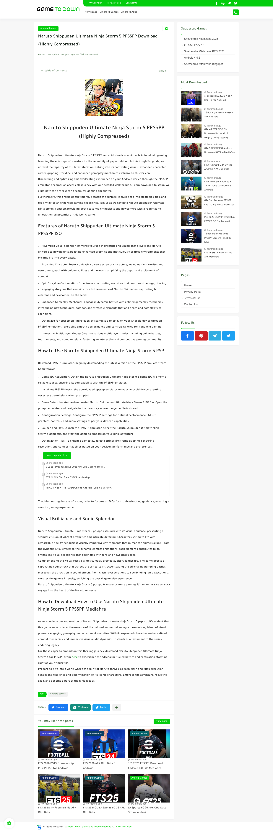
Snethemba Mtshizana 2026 (201, 38)
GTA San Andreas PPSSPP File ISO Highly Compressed (219, 202)
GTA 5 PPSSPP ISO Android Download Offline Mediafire (219, 150)
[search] (236, 12)
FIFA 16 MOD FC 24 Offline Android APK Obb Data (218, 167)
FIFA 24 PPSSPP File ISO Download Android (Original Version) (79, 488)
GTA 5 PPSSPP (194, 45)
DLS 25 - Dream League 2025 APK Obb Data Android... (75, 467)
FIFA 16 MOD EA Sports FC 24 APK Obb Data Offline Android (218, 186)
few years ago (56, 463)
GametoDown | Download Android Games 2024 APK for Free (98, 827)
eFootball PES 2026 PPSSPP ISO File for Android (218, 98)
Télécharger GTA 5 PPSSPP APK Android (218, 115)
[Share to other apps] (116, 707)
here (75, 657)
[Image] (191, 98)
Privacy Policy (95, 3)
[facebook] (216, 3)
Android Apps (129, 12)
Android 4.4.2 (192, 57)
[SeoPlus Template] (39, 827)
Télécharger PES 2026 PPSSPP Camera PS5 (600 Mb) (217, 238)
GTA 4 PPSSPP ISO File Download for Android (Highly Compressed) (216, 133)
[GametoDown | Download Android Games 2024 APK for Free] (57, 8)
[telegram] (229, 3)
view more (161, 721)
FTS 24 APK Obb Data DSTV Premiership (68, 477)
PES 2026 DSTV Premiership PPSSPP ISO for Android (219, 219)
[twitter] (235, 3)
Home (187, 285)
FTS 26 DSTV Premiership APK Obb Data (218, 255)
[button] (58, 707)
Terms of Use (114, 3)
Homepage (91, 12)
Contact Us (131, 3)
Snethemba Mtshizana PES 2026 (204, 51)
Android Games (109, 12)
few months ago (49, 759)
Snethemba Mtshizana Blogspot (203, 63)
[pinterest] (223, 3)
